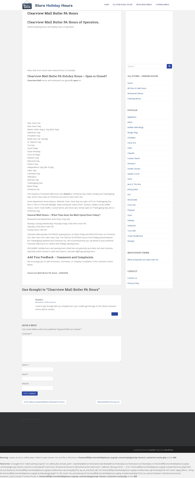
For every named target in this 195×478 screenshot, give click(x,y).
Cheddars (131, 137)
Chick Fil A (131, 143)
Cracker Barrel (133, 158)
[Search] (169, 66)
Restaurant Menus (144, 4)
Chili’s (129, 148)
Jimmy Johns (132, 189)
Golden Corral (133, 174)
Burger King (132, 132)
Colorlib (152, 450)
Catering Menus (162, 4)
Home (106, 4)
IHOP (129, 179)
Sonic (129, 215)
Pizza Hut (131, 205)
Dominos (131, 163)
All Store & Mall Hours (122, 4)
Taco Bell (131, 230)
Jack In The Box (134, 184)
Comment (27, 333)
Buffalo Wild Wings (135, 127)
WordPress (169, 450)
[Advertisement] (71, 48)
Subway (130, 220)
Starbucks (131, 225)
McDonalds (132, 199)
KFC (129, 194)
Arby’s (130, 122)
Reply (115, 314)
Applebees (131, 117)
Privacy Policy (133, 283)
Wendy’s (131, 241)
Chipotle (131, 153)
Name (25, 365)
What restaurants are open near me (142, 259)
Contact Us (132, 278)
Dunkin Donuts (133, 168)
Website (25, 383)
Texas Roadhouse (135, 236)
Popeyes (131, 210)
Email (25, 374)
